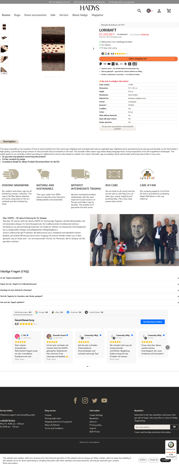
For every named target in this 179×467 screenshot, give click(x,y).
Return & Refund (52, 425)
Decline (143, 460)
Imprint (93, 428)
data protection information (159, 432)
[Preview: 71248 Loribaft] (4, 26)
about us (93, 421)
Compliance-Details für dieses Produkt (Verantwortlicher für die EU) (30, 161)
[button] (12, 347)
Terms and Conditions (54, 428)
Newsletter (94, 418)
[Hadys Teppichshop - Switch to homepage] (89, 8)
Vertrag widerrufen (53, 418)
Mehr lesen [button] (19, 359)
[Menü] (175, 441)
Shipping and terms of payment (58, 421)
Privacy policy (95, 425)
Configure (165, 460)
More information (10, 463)
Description (9, 142)
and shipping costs (115, 37)
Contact (48, 415)
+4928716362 (7, 420)
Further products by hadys (13, 159)
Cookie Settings (96, 415)
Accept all (153, 460)
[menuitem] (140, 11)
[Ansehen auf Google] (17, 336)
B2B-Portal (94, 431)
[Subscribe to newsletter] (174, 427)
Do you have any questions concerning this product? (117, 127)
